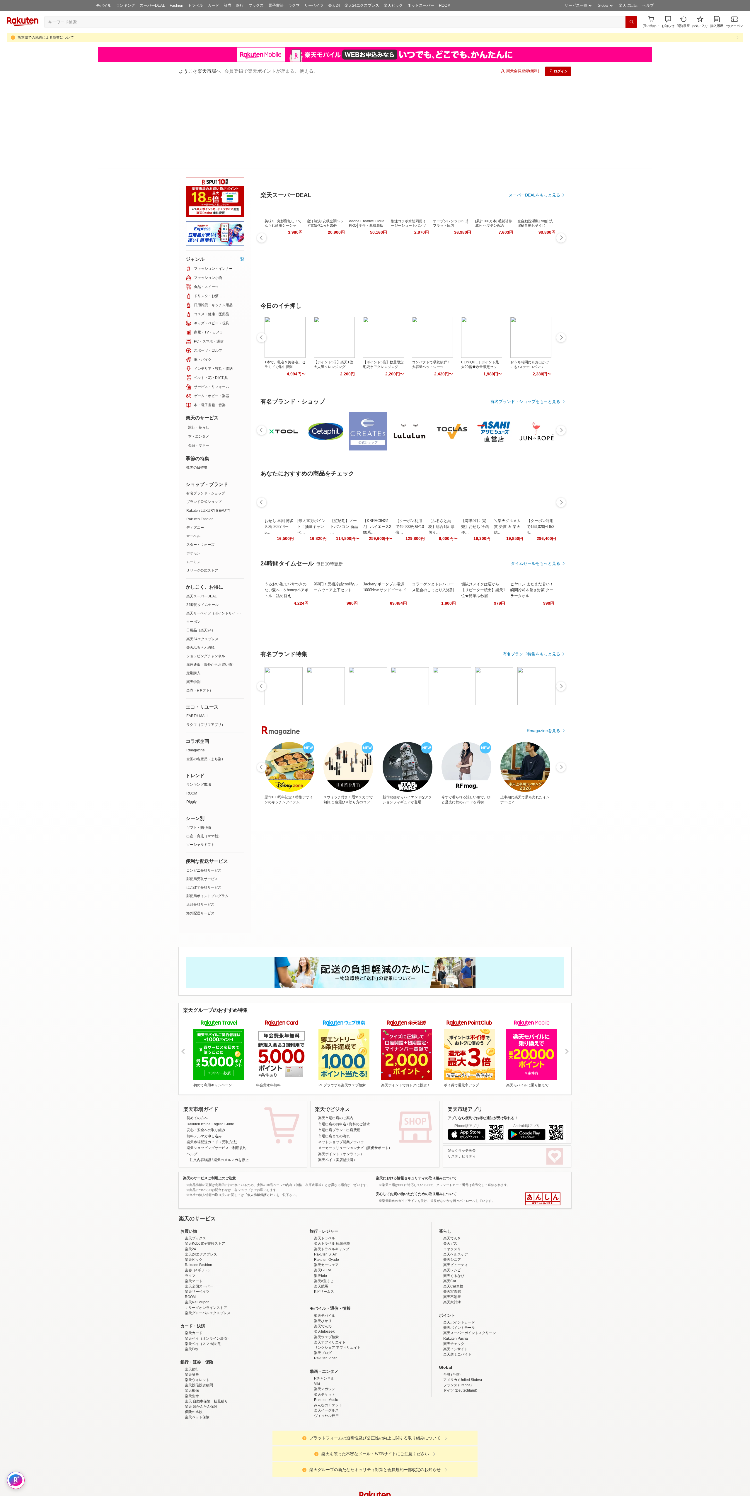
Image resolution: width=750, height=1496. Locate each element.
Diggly (191, 713)
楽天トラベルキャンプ (331, 1212)
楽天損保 (192, 1353)
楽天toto (320, 1239)
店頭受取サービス (200, 816)
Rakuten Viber (325, 1321)
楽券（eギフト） (199, 602)
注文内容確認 (200, 1072)
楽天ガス (450, 1206)
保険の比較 (193, 1375)
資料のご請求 (359, 1036)
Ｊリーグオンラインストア (206, 1271)
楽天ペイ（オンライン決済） (208, 1302)
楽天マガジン (324, 1352)
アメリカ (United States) (462, 1343)
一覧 (240, 170)
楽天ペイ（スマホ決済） (204, 1307)
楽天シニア (452, 1223)
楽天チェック (453, 1307)
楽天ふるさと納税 (200, 559)
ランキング (125, 5)
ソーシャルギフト (200, 756)
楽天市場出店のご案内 (335, 1030)
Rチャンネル (324, 1341)
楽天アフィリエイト (330, 1305)
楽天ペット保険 (197, 1380)
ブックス (256, 5)
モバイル (103, 5)
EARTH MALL (197, 628)
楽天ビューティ (455, 1228)
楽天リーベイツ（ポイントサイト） (214, 525)
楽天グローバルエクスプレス (208, 1276)
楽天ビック (393, 5)
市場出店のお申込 (332, 1036)
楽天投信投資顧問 (199, 1348)
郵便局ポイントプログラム (207, 808)
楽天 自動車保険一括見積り (206, 1364)
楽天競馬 (321, 1249)
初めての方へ (197, 1030)
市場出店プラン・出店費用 (339, 1042)
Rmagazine (195, 662)
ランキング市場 (198, 696)
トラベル (195, 5)
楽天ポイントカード (459, 1285)
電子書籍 (276, 5)
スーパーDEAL (152, 5)
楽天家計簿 (452, 1265)
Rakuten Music (326, 1363)
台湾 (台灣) (452, 1338)
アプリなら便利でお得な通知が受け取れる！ (483, 1030)
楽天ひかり (323, 1284)
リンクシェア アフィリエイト (337, 1311)
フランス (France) (457, 1348)
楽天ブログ (323, 1316)
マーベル (193, 448)
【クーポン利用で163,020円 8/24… (540, 497)
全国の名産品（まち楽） (205, 671)
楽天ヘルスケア (455, 1217)
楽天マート (193, 1244)
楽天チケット (324, 1358)
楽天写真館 (452, 1255)
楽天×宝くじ (324, 1244)
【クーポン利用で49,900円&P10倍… (410, 497)
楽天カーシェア (326, 1228)
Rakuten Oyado (326, 1223)
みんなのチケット (328, 1368)
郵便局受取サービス (202, 791)
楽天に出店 (628, 5)
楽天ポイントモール (459, 1291)
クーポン (193, 533)
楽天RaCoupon (197, 1265)
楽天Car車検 (453, 1249)
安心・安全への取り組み (206, 1042)
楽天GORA (322, 1233)
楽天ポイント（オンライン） (341, 1066)
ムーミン (193, 474)
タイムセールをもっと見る (535, 534)
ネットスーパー (421, 5)
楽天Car (449, 1244)
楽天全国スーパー (199, 1249)
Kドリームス (324, 1255)
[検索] (631, 22)
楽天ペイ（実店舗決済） (337, 1072)
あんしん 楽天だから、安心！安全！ (542, 1110)
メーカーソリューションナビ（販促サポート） (355, 1060)
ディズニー (195, 439)
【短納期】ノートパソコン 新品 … (344, 497)
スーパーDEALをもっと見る (534, 166)
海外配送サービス (200, 825)
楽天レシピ (452, 1233)
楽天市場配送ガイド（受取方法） (213, 1054)
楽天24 (334, 5)
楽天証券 (192, 1338)
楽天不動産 (452, 1260)
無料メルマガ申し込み (204, 1048)
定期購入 (193, 585)
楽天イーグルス (326, 1373)
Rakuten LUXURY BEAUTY (208, 422)
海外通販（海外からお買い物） (211, 576)
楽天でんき (452, 1201)
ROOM (445, 5)
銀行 (240, 5)
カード (213, 5)
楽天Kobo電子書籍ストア (205, 1206)
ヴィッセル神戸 (326, 1379)
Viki (317, 1347)
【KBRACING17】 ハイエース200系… (377, 497)
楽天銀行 (192, 1332)
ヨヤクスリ (452, 1212)
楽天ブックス (195, 1201)
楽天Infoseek (324, 1294)
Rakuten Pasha (455, 1302)
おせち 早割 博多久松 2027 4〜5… (279, 497)
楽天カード (193, 1296)
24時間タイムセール (202, 516)
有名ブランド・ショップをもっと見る (525, 372)
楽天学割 (193, 594)
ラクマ (294, 5)
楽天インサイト (455, 1312)
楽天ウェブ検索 (326, 1300)
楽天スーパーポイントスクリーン (469, 1296)
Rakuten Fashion (200, 431)
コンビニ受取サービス (203, 782)
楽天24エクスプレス (362, 5)
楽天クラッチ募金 (462, 1062)
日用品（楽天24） (200, 542)
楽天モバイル (324, 1279)
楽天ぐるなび (453, 1239)
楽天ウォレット (197, 1343)
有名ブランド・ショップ (205, 405)
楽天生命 (192, 1359)
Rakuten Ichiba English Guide (210, 1036)
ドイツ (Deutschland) (460, 1353)
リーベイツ (313, 5)
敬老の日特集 (196, 379)
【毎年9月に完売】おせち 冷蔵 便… (475, 497)
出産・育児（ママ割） (203, 748)
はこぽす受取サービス (203, 799)
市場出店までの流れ (334, 1048)
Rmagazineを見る (543, 701)
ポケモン (193, 465)
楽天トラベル (324, 1201)
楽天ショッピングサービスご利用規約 (216, 1060)
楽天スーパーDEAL (201, 508)
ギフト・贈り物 (198, 739)
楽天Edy (191, 1312)
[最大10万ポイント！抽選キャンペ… (311, 497)
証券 (227, 5)
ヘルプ (648, 5)
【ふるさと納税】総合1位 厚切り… (441, 497)
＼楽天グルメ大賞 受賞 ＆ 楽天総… (507, 497)
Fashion (176, 5)
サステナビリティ (462, 1068)
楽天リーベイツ (197, 1255)
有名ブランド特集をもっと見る (531, 625)
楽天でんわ (323, 1289)
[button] (668, 22)
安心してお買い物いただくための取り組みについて (416, 1106)
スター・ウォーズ (200, 456)
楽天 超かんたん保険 (201, 1370)
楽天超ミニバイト (457, 1317)
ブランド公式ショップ (203, 413)
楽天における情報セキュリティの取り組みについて (416, 1090)
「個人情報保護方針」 (260, 1106)
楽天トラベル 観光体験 (332, 1206)
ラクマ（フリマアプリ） (205, 636)
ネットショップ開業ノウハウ (341, 1054)
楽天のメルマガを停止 (231, 1072)
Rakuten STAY (325, 1217)
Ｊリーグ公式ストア (202, 482)
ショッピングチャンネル (205, 568)
